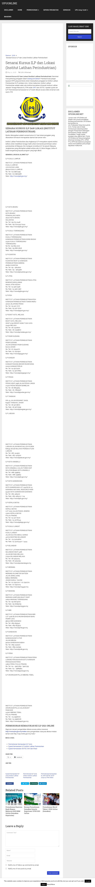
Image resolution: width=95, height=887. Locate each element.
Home (20, 10)
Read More (51, 884)
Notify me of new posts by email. (19, 869)
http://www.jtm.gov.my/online (16, 731)
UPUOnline (9, 3)
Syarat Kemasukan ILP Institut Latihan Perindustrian (26, 746)
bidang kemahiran (34, 79)
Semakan (66, 10)
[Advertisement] (32, 41)
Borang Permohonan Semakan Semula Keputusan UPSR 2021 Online (32, 810)
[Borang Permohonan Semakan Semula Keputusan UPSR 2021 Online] (32, 799)
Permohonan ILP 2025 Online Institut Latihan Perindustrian (30, 775)
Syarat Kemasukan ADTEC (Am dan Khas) (22, 749)
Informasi (27, 72)
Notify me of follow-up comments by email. (23, 865)
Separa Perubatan (50, 10)
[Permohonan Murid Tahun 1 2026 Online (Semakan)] (51, 799)
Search (80, 37)
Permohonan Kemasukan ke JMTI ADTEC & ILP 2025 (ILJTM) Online (49, 775)
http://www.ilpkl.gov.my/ (18, 176)
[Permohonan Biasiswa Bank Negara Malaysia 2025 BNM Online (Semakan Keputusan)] (14, 799)
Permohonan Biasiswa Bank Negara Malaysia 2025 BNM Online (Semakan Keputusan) (14, 811)
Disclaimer (8, 10)
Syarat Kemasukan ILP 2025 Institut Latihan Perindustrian (12, 775)
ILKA (22, 72)
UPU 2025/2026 (80, 10)
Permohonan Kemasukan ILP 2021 (20, 744)
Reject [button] (44, 884)
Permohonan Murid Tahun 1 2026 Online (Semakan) (50, 809)
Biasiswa (7, 17)
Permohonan (32, 10)
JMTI (34, 87)
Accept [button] (88, 881)
